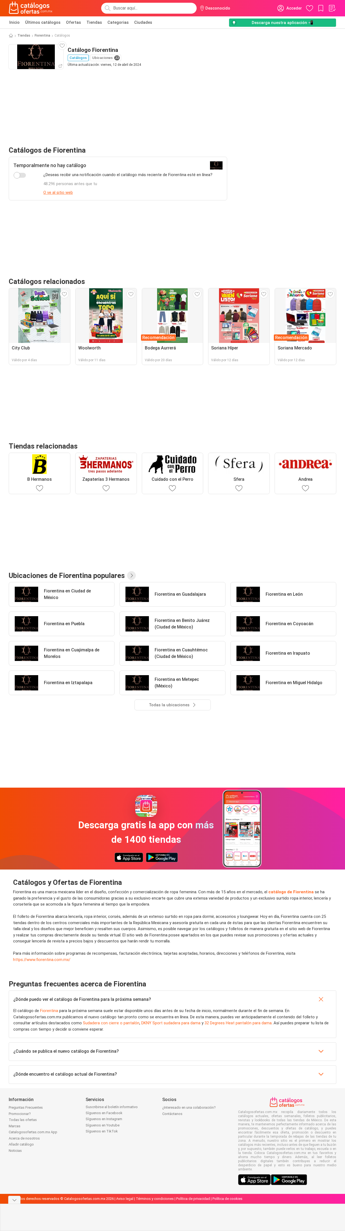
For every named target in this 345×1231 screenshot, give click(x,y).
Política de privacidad (193, 1199)
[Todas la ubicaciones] (131, 575)
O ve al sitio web (58, 192)
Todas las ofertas (23, 1120)
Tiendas (94, 22)
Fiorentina (42, 35)
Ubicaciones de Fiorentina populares (67, 575)
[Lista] (332, 8)
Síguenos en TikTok (102, 1131)
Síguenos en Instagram (104, 1119)
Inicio (14, 22)
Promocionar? (20, 1114)
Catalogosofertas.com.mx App (33, 1132)
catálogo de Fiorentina (291, 891)
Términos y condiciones (155, 1199)
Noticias (15, 1151)
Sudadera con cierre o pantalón (111, 1023)
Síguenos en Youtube (102, 1125)
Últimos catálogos (43, 22)
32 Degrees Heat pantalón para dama (238, 1023)
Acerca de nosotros (24, 1138)
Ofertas (73, 22)
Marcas (14, 1126)
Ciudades (143, 22)
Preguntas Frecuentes (26, 1107)
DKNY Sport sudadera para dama (170, 1023)
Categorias (118, 22)
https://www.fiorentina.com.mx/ (41, 959)
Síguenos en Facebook (104, 1113)
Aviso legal (124, 1199)
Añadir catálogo (21, 1144)
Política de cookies (227, 1199)
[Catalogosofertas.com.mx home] (31, 8)
